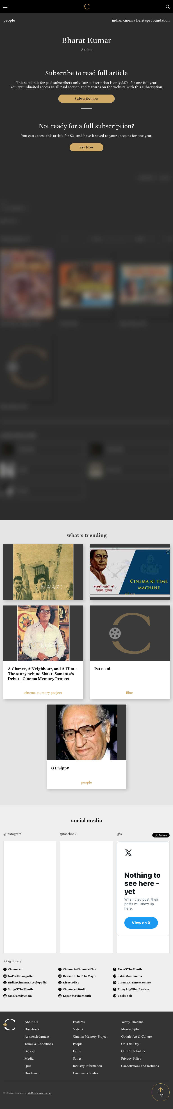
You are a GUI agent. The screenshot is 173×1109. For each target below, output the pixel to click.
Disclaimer (32, 1073)
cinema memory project (43, 693)
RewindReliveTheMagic (79, 976)
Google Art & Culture (136, 1036)
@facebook (68, 834)
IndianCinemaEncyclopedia (27, 982)
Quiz (28, 1065)
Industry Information (87, 1065)
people (9, 20)
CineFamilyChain (20, 995)
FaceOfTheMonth (130, 969)
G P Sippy (60, 768)
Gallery (30, 1051)
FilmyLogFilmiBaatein (133, 989)
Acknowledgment (37, 1036)
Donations (32, 1029)
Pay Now (86, 147)
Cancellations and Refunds (140, 1065)
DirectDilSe (71, 982)
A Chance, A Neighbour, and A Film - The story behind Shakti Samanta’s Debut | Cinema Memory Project (42, 673)
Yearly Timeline (132, 1021)
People (77, 1043)
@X (119, 834)
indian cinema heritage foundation (141, 20)
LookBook (125, 995)
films (130, 693)
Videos (78, 1029)
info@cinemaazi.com (39, 1093)
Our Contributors (133, 1051)
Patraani (102, 668)
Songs (77, 1058)
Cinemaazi (15, 969)
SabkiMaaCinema (130, 976)
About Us (31, 1021)
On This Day (130, 1043)
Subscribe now (87, 98)
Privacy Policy (131, 1058)
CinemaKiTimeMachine (134, 982)
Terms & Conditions (39, 1043)
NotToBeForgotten (21, 976)
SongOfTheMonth (20, 989)
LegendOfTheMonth (77, 995)
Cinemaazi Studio (85, 1073)
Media (29, 1058)
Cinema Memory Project (90, 1036)
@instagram (12, 834)
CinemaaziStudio (74, 989)
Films (77, 1051)
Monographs (130, 1029)
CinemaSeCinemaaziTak (79, 969)
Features (79, 1021)
